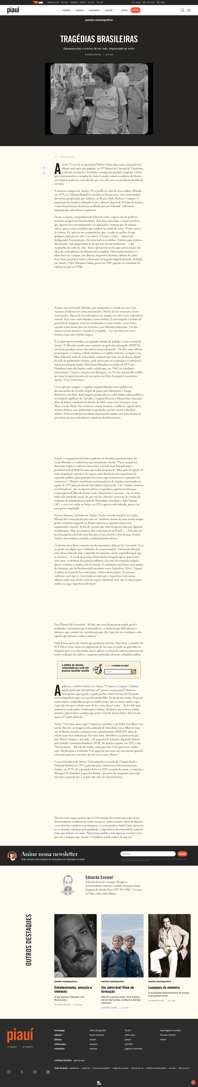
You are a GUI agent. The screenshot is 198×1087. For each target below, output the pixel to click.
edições (66, 10)
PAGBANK (74, 2)
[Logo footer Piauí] (28, 1035)
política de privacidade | (157, 1068)
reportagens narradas (170, 1030)
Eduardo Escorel (99, 877)
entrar (125, 10)
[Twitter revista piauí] (22, 1072)
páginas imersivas (133, 1048)
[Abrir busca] (182, 10)
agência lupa (79, 1060)
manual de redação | (102, 1068)
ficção (128, 1030)
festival (109, 10)
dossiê (93, 1039)
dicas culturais (97, 1034)
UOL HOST (65, 2)
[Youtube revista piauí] (35, 1072)
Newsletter (59, 1048)
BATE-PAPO (150, 2)
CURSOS (82, 2)
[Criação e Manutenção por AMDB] (99, 1082)
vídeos (163, 1039)
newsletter (94, 10)
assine (182, 853)
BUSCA (138, 2)
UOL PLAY (91, 2)
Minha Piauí (60, 1043)
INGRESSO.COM (53, 2)
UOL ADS (100, 2)
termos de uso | (138, 1068)
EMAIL (163, 2)
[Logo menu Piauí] (13, 10)
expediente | (75, 1068)
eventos (93, 1048)
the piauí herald (167, 1034)
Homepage (59, 1030)
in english (12, 1047)
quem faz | (87, 1068)
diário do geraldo (98, 1030)
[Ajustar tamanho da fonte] (44, 167)
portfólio (129, 1043)
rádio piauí (130, 1034)
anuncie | (173, 1068)
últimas (80, 10)
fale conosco (184, 1068)
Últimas (58, 1039)
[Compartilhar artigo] (44, 173)
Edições (58, 1034)
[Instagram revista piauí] (48, 1072)
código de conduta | (121, 1068)
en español (27, 1047)
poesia (128, 1039)
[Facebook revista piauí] (9, 1072)
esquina (93, 1043)
